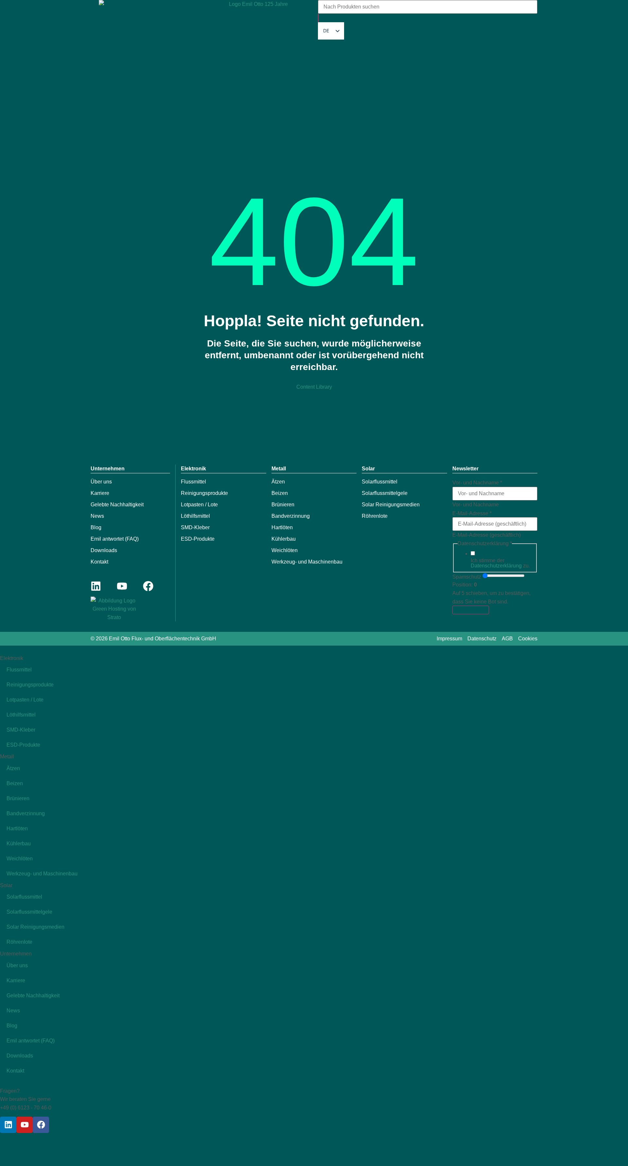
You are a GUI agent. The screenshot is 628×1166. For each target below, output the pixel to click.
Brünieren (282, 504)
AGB (507, 638)
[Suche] (318, 18)
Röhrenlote (375, 516)
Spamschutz (466, 577)
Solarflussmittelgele (385, 493)
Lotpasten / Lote (199, 504)
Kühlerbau (283, 539)
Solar (368, 468)
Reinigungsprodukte (204, 493)
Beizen (279, 493)
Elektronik (193, 468)
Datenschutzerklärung (496, 565)
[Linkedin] (96, 586)
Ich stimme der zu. (500, 563)
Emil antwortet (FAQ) (115, 539)
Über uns (101, 481)
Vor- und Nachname (477, 482)
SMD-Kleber (195, 527)
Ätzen (278, 481)
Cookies (527, 638)
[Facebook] (148, 586)
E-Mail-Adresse (472, 513)
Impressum (449, 638)
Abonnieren (471, 610)
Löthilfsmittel (195, 516)
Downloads (104, 550)
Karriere (100, 493)
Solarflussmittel (379, 481)
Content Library (314, 387)
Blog (96, 527)
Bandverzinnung (290, 516)
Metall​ (278, 468)
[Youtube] (122, 586)
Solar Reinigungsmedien (391, 504)
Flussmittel (193, 481)
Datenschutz (482, 638)
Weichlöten (284, 550)
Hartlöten (282, 527)
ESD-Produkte (198, 539)
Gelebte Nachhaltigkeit (117, 504)
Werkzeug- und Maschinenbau (306, 562)
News (97, 516)
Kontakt (99, 562)
